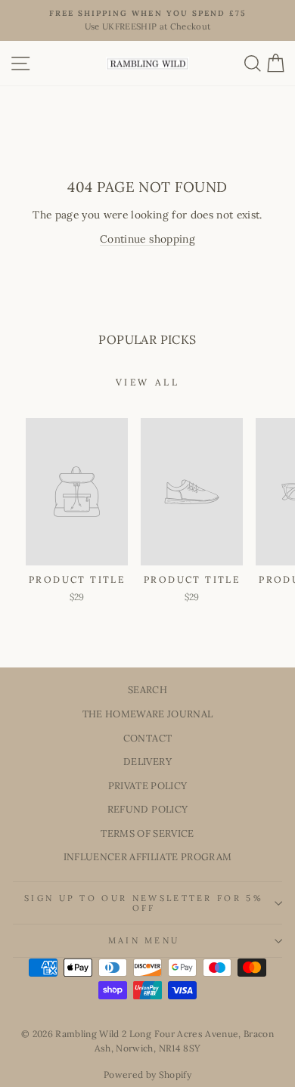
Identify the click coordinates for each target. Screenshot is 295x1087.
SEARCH (147, 689)
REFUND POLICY (147, 809)
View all (148, 382)
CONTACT (147, 738)
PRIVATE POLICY (148, 785)
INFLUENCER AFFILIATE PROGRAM (148, 856)
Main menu (144, 940)
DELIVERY (147, 761)
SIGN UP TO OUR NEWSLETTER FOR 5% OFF (143, 903)
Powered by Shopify (147, 1074)
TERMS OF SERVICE (147, 833)
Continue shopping (147, 239)
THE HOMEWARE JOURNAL (147, 714)
